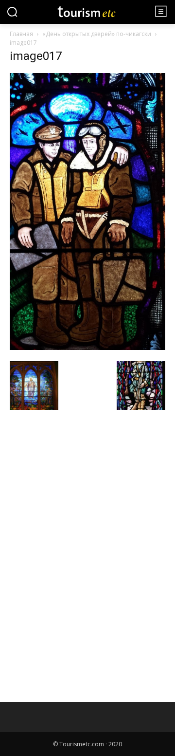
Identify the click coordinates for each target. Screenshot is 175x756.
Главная (21, 34)
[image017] (87, 347)
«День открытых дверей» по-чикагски (96, 34)
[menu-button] (161, 11)
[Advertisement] (83, 483)
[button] (12, 12)
